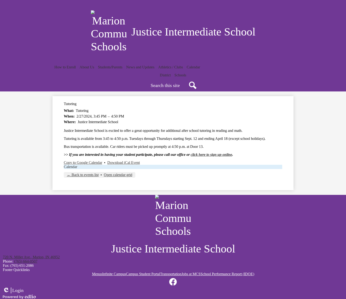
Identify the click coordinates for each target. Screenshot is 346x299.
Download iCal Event (123, 163)
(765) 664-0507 (25, 261)
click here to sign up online (211, 155)
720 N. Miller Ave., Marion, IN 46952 (31, 257)
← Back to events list (83, 175)
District (165, 75)
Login (13, 290)
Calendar (70, 167)
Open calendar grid (118, 175)
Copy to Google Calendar (83, 163)
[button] (65, 67)
